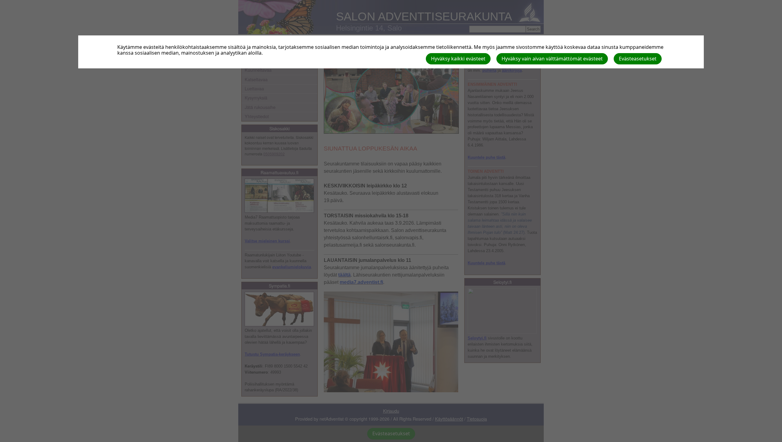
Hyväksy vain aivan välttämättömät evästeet (552, 58)
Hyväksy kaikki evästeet (458, 58)
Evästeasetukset (637, 58)
